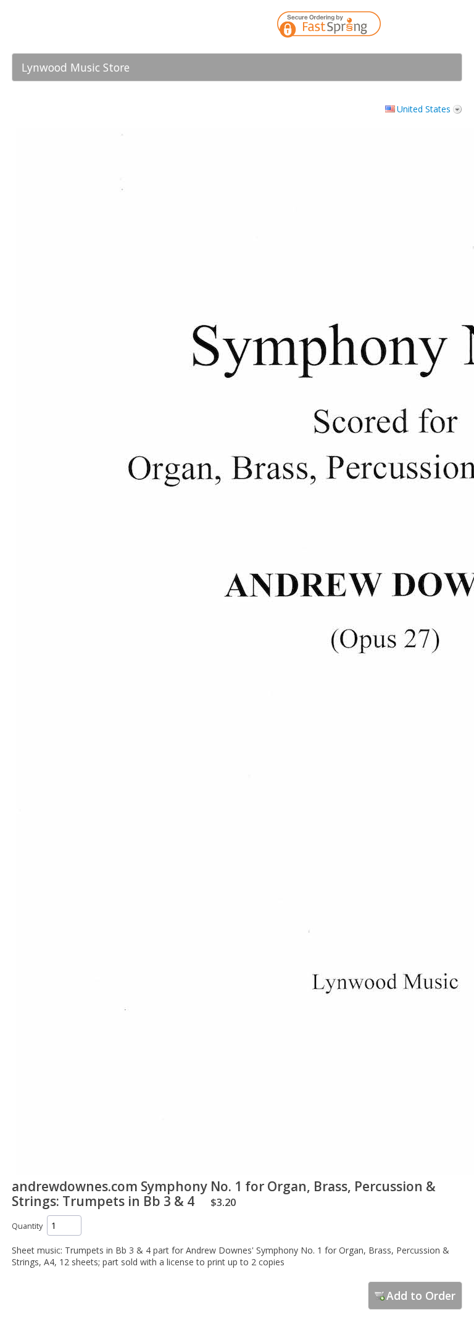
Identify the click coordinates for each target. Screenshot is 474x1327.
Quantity (27, 1226)
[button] (428, 26)
